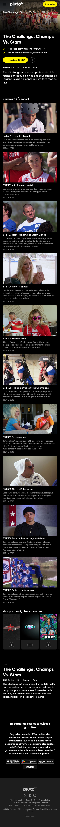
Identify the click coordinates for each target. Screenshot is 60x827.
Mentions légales (16, 800)
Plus (5, 83)
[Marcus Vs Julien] (11, 631)
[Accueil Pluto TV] (16, 4)
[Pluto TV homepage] (30, 789)
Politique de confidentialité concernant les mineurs (29, 805)
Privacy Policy (44, 800)
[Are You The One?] (48, 631)
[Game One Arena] (30, 631)
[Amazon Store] (46, 761)
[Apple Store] (13, 761)
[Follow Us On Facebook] (30, 795)
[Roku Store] (30, 767)
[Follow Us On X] (25, 795)
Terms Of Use (31, 800)
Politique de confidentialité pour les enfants (31, 803)
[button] (5, 4)
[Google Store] (29, 761)
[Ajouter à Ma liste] (32, 60)
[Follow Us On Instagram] (34, 795)
